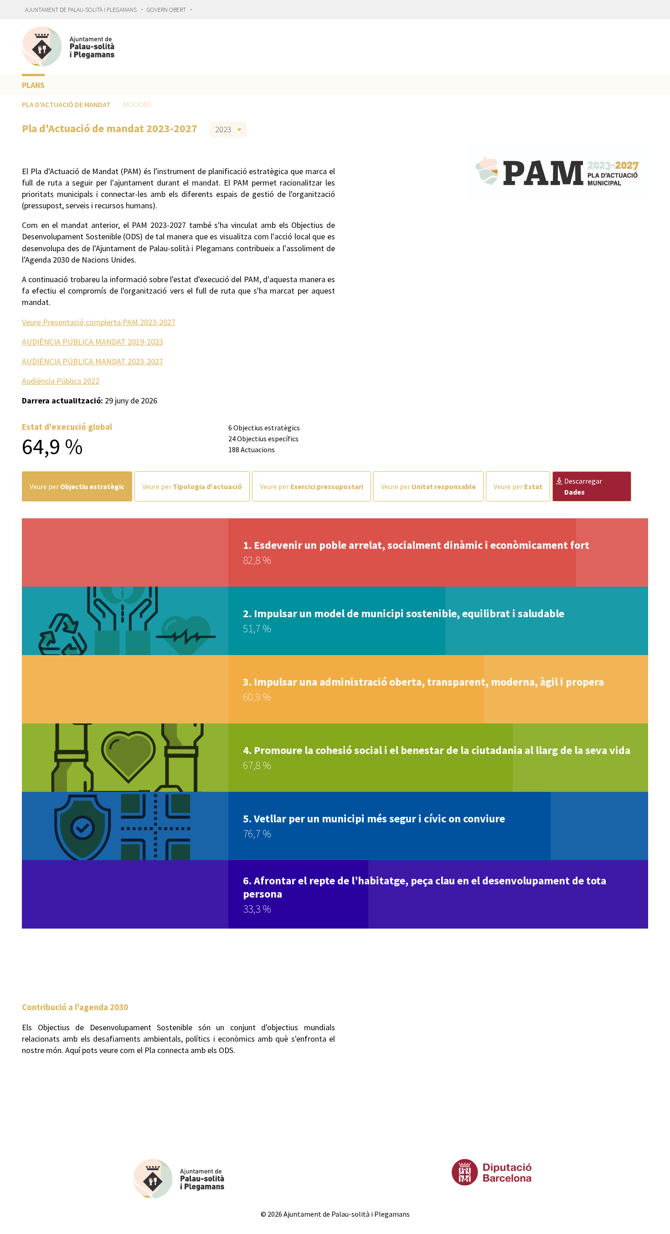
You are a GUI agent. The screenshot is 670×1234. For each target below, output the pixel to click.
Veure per (77, 486)
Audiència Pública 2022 (60, 381)
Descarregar (583, 486)
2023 (223, 129)
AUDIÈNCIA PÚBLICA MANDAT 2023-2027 (92, 361)
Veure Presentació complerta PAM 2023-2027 (98, 322)
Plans (33, 85)
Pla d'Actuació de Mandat (66, 104)
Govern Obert (166, 10)
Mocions (137, 104)
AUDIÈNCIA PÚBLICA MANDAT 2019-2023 (92, 341)
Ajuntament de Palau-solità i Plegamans (81, 10)
